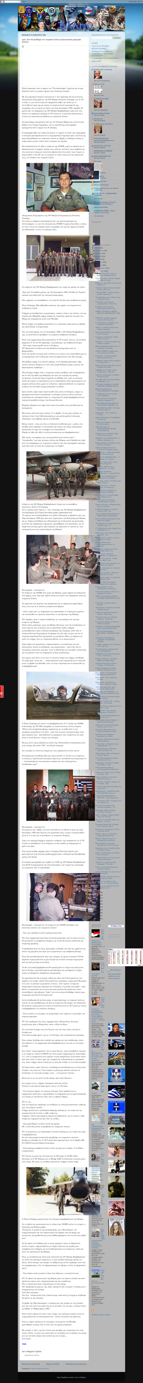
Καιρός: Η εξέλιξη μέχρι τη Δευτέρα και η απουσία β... (107, 853)
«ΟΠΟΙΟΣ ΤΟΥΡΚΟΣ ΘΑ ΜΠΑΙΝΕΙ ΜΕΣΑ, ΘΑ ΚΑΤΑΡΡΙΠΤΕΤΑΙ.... (107, 627)
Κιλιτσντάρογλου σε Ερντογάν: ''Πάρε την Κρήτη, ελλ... (106, 749)
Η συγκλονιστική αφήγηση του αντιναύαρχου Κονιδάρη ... (106, 491)
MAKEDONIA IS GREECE (103, 151)
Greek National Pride (102, 113)
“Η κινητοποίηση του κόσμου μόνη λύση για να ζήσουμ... (107, 858)
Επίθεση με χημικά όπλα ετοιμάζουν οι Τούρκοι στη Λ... (107, 361)
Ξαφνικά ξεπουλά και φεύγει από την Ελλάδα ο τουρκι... (108, 707)
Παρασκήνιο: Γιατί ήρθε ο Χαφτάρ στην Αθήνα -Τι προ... (107, 764)
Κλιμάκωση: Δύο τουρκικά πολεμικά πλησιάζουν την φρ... (107, 279)
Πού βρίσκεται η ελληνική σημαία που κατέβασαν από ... (106, 496)
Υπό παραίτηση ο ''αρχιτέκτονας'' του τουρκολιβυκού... (107, 650)
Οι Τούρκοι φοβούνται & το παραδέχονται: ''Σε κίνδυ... (105, 467)
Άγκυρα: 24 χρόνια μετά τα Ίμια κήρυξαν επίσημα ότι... (106, 463)
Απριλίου (99, 262)
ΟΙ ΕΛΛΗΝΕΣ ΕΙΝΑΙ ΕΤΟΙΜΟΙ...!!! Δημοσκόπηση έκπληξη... (107, 721)
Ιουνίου (98, 256)
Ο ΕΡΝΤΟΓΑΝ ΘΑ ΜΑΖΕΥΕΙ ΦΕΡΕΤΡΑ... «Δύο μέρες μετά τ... (107, 797)
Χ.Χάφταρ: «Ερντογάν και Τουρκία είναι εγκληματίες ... (107, 740)
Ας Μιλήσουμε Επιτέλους (103, 124)
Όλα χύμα (97, 161)
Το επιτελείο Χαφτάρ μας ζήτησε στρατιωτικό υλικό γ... (106, 759)
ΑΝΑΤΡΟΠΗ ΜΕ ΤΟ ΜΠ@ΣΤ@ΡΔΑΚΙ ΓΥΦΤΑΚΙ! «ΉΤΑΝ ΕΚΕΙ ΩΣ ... (105, 428)
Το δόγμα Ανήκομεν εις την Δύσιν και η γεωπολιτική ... (108, 872)
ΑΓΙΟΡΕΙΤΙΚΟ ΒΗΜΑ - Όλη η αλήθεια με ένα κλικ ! (104, 211)
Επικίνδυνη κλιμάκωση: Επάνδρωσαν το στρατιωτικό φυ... (108, 472)
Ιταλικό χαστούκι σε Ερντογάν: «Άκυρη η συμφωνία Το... (106, 399)
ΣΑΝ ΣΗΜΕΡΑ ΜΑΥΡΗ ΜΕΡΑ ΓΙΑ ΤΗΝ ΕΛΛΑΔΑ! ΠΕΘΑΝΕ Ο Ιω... (107, 404)
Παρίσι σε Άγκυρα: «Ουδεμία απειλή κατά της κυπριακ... (107, 505)
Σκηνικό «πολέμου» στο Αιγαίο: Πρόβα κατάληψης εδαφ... (106, 659)
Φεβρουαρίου (101, 268)
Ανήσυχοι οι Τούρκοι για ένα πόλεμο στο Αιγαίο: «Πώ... (108, 773)
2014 (96, 907)
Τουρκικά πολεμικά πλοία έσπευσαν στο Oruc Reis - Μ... (108, 288)
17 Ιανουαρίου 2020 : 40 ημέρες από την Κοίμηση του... (108, 801)
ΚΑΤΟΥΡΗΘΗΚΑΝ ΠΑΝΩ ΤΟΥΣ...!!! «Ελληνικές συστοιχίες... (107, 347)
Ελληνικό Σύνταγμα (101, 185)
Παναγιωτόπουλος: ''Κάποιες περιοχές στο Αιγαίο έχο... (105, 486)
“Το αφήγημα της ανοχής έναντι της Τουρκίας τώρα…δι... (107, 524)
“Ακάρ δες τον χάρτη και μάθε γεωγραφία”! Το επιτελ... (105, 863)
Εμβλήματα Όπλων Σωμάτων (102, 51)
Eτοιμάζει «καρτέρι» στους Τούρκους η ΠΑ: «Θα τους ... (108, 645)
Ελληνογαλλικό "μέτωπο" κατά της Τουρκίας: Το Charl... (107, 538)
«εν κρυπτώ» (99, 216)
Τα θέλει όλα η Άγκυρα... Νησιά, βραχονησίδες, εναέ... (106, 559)
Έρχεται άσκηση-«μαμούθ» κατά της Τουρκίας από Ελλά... (108, 366)
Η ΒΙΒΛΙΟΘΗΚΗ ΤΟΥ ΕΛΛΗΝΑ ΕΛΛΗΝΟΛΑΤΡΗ (102, 55)
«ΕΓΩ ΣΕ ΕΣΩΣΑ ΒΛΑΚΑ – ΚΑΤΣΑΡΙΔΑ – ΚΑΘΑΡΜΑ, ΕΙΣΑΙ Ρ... (107, 633)
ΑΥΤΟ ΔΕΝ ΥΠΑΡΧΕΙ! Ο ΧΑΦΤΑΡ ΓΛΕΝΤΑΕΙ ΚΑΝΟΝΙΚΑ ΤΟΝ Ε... (107, 385)
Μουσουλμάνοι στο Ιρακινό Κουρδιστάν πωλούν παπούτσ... (107, 844)
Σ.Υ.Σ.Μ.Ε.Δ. (98, 199)
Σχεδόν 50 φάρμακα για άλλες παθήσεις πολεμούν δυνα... (105, 669)
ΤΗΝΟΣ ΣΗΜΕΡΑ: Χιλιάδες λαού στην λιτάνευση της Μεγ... (106, 352)
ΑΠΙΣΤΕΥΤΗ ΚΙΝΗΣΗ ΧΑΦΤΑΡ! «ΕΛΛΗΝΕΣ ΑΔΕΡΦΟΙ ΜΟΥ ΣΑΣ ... (107, 598)
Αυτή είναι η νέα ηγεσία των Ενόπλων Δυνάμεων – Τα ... (106, 806)
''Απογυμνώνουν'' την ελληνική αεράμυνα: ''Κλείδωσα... (106, 618)
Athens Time (117, 926)
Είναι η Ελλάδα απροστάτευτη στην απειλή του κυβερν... (107, 519)
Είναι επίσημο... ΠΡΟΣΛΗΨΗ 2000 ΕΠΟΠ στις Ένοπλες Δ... (107, 453)
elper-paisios (99, 176)
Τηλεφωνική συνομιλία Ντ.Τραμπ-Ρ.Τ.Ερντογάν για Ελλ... (107, 434)
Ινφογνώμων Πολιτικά (102, 146)
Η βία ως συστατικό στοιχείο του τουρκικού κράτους (106, 868)
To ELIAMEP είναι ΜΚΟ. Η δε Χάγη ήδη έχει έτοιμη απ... (107, 409)
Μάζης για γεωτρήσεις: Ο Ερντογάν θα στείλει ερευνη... (107, 423)
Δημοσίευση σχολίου (32, 1355)
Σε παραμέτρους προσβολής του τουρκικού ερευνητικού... (107, 323)
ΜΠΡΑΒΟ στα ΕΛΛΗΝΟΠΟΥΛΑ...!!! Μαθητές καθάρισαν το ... (107, 439)
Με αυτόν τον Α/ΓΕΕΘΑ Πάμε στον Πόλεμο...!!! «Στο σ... (107, 820)
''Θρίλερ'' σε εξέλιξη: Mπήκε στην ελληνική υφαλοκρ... (106, 328)
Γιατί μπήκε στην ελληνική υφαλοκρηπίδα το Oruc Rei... (106, 303)
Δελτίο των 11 (99, 84)
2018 (96, 895)
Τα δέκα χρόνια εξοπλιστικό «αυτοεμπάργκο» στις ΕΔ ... (106, 500)
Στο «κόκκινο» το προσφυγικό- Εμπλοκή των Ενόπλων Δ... (106, 673)
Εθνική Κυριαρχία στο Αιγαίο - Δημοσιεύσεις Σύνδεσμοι (105, 203)
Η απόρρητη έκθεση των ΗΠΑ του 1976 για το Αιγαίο (107, 623)
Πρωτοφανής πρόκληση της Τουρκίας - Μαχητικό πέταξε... (106, 683)
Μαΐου (98, 259)
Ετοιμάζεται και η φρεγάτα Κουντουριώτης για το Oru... (106, 307)
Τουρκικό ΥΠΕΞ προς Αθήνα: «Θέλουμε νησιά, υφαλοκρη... (106, 583)
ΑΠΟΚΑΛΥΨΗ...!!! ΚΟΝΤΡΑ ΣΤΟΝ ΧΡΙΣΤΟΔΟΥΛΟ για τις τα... (107, 792)
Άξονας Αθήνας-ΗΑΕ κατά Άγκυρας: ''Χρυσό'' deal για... (107, 754)
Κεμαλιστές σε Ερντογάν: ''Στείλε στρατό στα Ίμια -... (106, 338)
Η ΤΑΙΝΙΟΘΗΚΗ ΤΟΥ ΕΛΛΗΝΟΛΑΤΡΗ (105, 58)
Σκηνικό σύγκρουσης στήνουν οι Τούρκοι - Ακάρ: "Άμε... (106, 613)
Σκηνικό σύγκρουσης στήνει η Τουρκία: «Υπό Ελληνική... (105, 664)
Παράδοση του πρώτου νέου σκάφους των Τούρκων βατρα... (107, 882)
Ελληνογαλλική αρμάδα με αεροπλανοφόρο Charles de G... (107, 768)
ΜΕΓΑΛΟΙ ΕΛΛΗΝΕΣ (99, 48)
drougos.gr (98, 119)
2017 (96, 898)
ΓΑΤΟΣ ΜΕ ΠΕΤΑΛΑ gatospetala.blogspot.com (104, 139)
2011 (96, 916)
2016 (96, 901)
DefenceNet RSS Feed (102, 156)
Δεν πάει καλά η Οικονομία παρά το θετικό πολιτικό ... (107, 697)
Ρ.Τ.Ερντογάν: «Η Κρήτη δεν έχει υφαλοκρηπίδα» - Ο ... (106, 745)
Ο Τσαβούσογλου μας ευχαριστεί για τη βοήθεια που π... (108, 529)
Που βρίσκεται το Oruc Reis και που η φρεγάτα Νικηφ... (108, 298)
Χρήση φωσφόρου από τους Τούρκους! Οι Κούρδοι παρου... (107, 448)
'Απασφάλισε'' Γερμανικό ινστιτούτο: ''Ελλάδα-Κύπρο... (108, 608)
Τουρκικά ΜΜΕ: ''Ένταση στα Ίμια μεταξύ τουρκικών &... (107, 293)
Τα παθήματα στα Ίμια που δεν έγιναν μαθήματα (106, 394)
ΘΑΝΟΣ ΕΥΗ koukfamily (103, 69)
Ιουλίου (98, 253)
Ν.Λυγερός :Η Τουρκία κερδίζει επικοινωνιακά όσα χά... (106, 357)
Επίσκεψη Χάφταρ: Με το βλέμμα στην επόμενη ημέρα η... (107, 825)
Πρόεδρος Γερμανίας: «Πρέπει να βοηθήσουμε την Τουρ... (107, 573)
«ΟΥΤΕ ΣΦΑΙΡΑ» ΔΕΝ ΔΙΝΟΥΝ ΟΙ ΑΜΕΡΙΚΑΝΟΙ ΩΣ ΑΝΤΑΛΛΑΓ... (107, 515)
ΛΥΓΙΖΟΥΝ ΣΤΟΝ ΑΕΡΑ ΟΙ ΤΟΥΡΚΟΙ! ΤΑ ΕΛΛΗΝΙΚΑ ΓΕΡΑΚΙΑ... (105, 639)
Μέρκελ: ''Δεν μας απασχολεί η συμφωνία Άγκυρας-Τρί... (106, 835)
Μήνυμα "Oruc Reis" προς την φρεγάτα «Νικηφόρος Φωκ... (106, 274)
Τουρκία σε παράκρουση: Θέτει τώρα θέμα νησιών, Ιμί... (106, 550)
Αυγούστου (100, 250)
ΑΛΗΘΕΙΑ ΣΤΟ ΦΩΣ (101, 99)
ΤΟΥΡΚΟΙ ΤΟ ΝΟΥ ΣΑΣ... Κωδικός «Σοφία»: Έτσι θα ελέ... (107, 702)
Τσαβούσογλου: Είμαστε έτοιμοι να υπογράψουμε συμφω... (107, 877)
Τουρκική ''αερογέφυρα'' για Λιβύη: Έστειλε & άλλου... (107, 376)
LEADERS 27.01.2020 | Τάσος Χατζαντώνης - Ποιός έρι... (106, 371)
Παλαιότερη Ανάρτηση (76, 1364)
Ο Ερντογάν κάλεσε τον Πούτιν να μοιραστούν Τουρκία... (107, 592)
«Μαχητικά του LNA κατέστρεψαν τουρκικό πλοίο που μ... (107, 726)
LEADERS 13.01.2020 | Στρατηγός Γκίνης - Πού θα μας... (107, 655)
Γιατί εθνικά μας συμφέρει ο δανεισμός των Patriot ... (104, 735)
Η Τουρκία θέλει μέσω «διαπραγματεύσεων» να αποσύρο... (105, 544)
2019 (96, 892)
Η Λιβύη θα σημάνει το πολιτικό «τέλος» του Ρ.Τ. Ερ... (106, 510)
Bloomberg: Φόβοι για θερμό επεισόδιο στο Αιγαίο (105, 811)
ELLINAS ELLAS (100, 181)
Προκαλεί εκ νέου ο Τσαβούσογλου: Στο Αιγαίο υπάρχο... (107, 849)
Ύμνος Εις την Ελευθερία (100, 46)
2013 (96, 910)
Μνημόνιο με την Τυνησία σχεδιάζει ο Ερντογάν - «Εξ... (108, 534)
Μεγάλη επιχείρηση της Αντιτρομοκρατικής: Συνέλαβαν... (107, 390)
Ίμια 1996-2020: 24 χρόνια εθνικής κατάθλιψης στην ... (107, 380)
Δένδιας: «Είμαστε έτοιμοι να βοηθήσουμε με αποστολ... (105, 839)
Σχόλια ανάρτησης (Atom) (40, 1368)
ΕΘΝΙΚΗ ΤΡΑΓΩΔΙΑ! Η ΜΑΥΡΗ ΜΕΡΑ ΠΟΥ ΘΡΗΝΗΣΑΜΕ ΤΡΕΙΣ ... (107, 313)
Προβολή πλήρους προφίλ (101, 1315)
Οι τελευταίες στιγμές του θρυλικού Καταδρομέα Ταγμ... (107, 578)
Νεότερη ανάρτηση (31, 1364)
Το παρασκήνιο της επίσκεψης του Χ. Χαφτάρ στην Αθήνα (107, 564)
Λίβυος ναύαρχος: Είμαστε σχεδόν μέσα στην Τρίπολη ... (107, 816)
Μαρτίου (99, 265)
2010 (96, 919)
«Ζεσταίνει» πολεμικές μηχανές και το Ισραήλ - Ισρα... (107, 782)
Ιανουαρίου (100, 271)
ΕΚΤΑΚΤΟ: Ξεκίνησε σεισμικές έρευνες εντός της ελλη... (106, 319)
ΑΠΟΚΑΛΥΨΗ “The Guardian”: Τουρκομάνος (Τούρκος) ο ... (106, 711)
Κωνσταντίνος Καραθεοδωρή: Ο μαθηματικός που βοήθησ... (106, 477)
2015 (96, 904)
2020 (96, 248)
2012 (96, 913)
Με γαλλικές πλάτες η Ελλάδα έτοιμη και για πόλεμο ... (108, 482)
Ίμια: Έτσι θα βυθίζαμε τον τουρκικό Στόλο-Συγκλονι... (107, 333)
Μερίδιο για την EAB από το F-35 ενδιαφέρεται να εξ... (107, 887)
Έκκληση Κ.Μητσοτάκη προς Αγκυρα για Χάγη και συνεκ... (106, 730)
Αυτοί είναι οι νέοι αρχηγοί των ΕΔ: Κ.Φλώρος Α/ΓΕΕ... (107, 830)
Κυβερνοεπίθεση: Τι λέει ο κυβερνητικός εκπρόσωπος (105, 588)
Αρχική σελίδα (52, 1364)
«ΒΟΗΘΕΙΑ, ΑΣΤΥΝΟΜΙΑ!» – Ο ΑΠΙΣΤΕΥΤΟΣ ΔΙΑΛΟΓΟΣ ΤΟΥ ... (108, 692)
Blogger (83, 1377)
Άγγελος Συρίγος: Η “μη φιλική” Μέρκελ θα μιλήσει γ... (106, 778)
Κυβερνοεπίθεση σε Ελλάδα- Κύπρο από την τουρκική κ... (108, 444)
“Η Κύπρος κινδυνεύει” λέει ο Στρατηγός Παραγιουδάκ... (105, 688)
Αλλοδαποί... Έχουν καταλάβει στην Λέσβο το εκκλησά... (107, 342)
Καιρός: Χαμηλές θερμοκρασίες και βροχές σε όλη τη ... (107, 716)
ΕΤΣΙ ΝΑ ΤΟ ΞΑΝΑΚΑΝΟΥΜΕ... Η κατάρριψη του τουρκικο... (107, 458)
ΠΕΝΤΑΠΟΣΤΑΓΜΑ (101, 207)
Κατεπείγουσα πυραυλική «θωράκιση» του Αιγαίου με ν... (107, 554)
